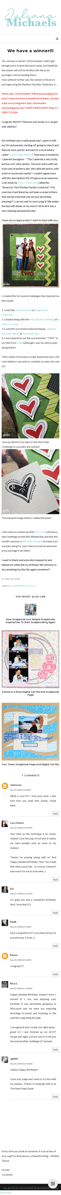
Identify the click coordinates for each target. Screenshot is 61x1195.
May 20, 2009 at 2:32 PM (20, 960)
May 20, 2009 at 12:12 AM (21, 893)
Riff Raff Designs (32, 541)
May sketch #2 (23, 310)
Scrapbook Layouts (23, 586)
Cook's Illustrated (28, 182)
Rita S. (14, 983)
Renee (14, 954)
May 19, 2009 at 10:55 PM (21, 828)
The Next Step (30, 333)
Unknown (16, 784)
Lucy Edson (17, 822)
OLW (19, 342)
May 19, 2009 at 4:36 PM (20, 790)
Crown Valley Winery (20, 154)
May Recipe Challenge (41, 319)
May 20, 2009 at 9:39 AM (20, 927)
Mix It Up (40, 531)
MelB (13, 921)
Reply (55, 813)
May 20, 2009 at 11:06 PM (21, 988)
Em (12, 888)
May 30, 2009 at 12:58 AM (21, 1063)
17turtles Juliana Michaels (22, 1188)
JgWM (14, 1058)
